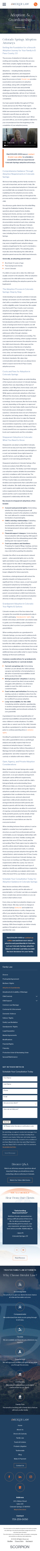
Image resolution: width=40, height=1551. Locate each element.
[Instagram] (30, 1476)
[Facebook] (9, 1476)
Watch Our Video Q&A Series (20, 1180)
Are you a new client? (10, 1103)
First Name (7, 1078)
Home (20, 1425)
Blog (20, 1455)
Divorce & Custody (20, 1434)
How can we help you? (10, 1109)
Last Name (7, 1084)
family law (18, 908)
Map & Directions (20, 1509)
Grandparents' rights (23, 617)
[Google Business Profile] (20, 1487)
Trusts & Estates (20, 1442)
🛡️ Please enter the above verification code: (18, 1126)
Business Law (20, 27)
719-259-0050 (20, 1519)
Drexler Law (25, 79)
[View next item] (23, 1249)
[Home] (20, 4)
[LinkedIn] (20, 1476)
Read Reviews (20, 1258)
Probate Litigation (20, 1446)
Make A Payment (20, 1459)
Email (5, 1096)
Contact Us (20, 1465)
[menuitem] (20, 975)
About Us (20, 1430)
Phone (5, 1090)
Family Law (20, 1438)
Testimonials (20, 1450)
